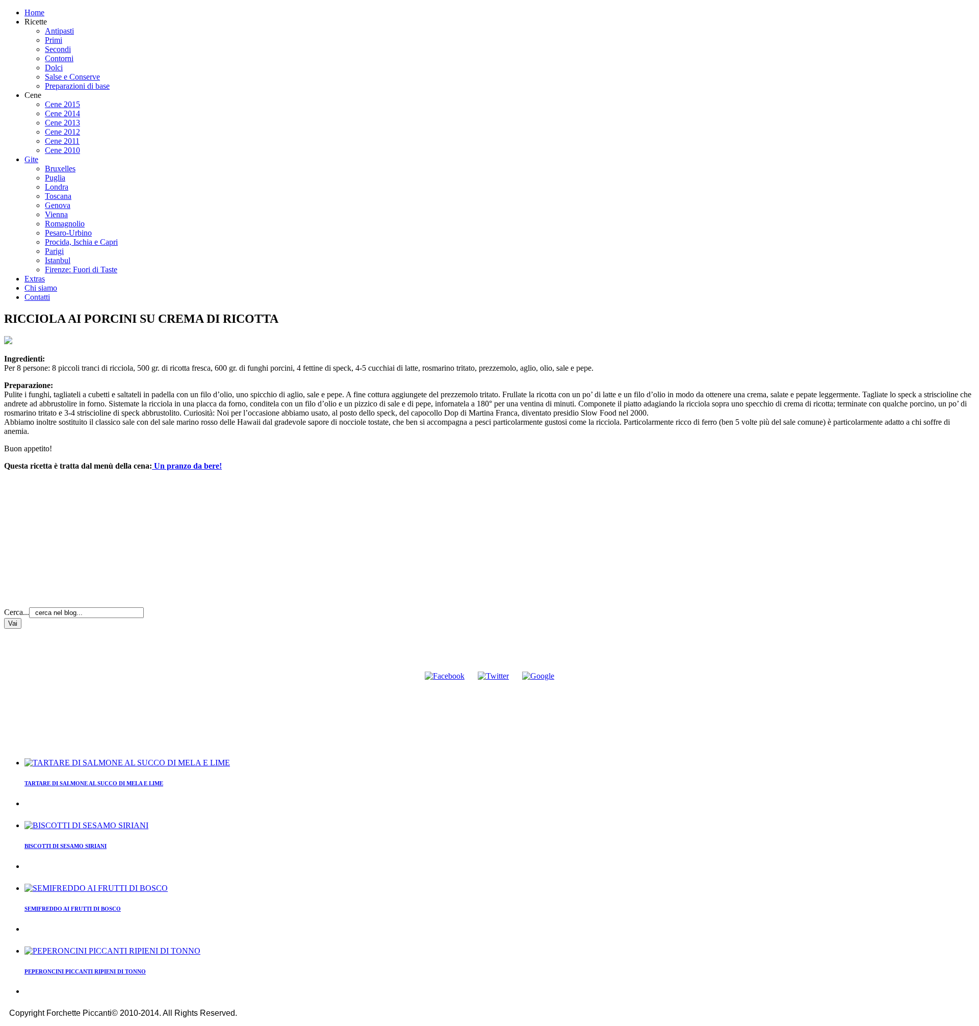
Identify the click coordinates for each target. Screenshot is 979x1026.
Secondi (58, 49)
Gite (31, 159)
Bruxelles (60, 168)
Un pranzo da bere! (187, 465)
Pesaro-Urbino (68, 232)
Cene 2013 (62, 122)
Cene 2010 (62, 150)
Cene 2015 (62, 104)
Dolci (54, 67)
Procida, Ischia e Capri (81, 242)
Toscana (58, 196)
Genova (57, 205)
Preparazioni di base (77, 86)
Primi (53, 40)
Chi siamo (40, 288)
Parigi (54, 251)
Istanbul (57, 260)
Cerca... (16, 612)
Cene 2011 (62, 141)
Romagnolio (65, 223)
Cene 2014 (62, 113)
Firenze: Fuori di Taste (81, 269)
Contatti (37, 297)
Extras (34, 278)
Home (34, 12)
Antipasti (59, 31)
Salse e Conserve (72, 76)
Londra (56, 187)
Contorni (59, 58)
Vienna (56, 214)
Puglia (55, 177)
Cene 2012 (62, 131)
